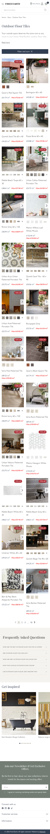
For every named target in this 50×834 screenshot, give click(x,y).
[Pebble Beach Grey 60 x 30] (37, 490)
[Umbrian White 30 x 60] (13, 537)
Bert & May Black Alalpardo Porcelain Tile (12, 598)
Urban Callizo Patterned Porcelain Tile (36, 182)
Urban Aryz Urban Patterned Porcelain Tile (12, 278)
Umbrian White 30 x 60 (12, 553)
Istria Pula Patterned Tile (12, 371)
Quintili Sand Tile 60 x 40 (12, 136)
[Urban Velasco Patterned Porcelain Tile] (13, 441)
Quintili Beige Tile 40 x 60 (37, 558)
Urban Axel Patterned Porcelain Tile (11, 325)
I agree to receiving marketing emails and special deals (27, 792)
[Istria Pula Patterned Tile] (13, 348)
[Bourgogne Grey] (37, 301)
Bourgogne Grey (33, 323)
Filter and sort (24, 51)
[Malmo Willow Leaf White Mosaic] (37, 205)
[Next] (22, 70)
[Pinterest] (9, 808)
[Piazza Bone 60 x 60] (37, 115)
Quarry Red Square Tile (12, 92)
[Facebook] (3, 808)
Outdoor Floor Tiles (19, 17)
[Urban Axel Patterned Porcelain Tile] (13, 301)
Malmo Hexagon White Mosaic (36, 465)
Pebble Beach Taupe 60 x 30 (12, 182)
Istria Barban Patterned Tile (36, 604)
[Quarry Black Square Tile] (37, 348)
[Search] (45, 10)
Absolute (42, 832)
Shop (9, 17)
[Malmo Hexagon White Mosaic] (37, 441)
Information (7, 821)
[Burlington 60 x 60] (37, 70)
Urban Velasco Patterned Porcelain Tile (12, 464)
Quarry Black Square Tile (36, 371)
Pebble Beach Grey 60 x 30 (36, 513)
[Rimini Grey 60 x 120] (13, 205)
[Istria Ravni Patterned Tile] (37, 394)
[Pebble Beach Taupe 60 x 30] (13, 158)
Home (4, 17)
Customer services (10, 814)
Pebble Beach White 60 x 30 (12, 513)
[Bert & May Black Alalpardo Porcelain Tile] (13, 581)
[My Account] (42, 4)
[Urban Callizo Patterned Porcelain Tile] (37, 158)
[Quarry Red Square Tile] (13, 70)
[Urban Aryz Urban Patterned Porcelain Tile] (13, 255)
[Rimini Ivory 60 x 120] (13, 394)
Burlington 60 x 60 (34, 92)
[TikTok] (12, 808)
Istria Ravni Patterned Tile (37, 417)
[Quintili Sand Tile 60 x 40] (13, 115)
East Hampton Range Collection (13, 737)
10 (31, 622)
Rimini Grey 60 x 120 (11, 227)
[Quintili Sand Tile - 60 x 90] (37, 255)
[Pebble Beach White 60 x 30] (13, 490)
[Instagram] (6, 808)
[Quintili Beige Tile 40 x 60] (37, 537)
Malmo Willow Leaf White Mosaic (34, 229)
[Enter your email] (46, 787)
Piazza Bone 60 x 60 (34, 136)
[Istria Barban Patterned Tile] (37, 581)
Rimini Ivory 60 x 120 (11, 416)
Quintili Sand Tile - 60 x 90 (36, 278)
